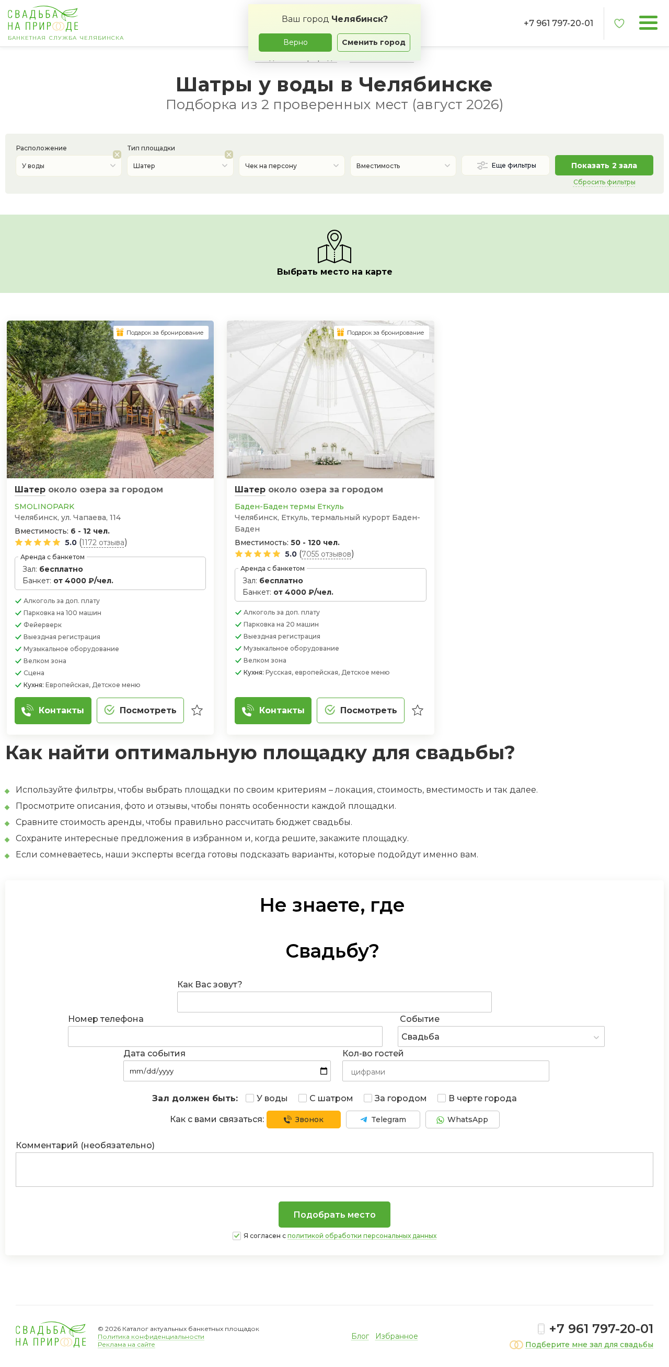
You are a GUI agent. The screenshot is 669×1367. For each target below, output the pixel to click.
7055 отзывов (326, 554)
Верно (295, 42)
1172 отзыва (103, 542)
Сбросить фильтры (604, 182)
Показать (604, 165)
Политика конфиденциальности (151, 1336)
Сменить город (374, 42)
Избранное (396, 1336)
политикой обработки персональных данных (361, 1236)
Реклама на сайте (126, 1344)
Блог (360, 1336)
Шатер (30, 489)
